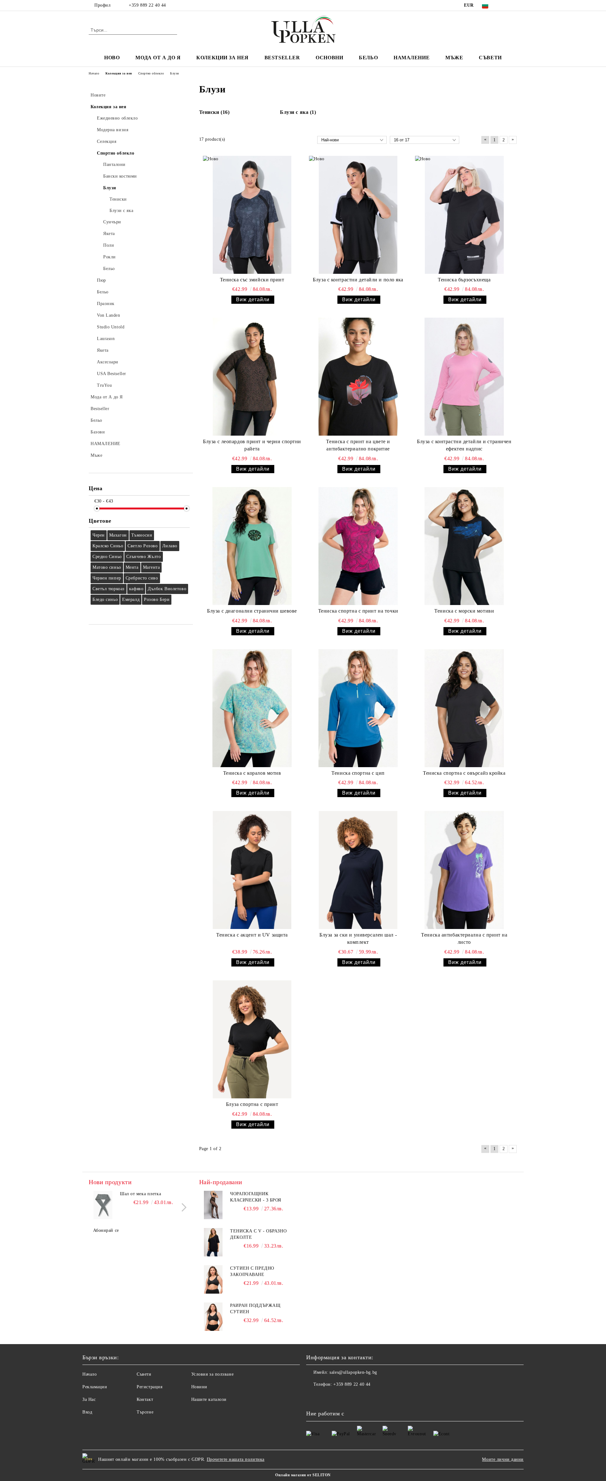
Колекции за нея (222, 57)
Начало (89, 1374)
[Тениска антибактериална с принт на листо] (464, 870)
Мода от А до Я (158, 57)
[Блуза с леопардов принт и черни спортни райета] (252, 377)
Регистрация (149, 1386)
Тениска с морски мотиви (464, 611)
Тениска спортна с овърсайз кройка (464, 773)
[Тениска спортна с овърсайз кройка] (464, 708)
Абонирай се (106, 1230)
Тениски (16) (214, 112)
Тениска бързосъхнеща (464, 279)
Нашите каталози (209, 1399)
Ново (112, 57)
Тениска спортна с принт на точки (358, 611)
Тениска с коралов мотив (252, 773)
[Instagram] (513, 5)
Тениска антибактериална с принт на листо (464, 938)
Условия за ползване (212, 1374)
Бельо (368, 57)
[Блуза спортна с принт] (252, 1039)
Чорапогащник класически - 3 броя (255, 1196)
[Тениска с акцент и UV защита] (252, 870)
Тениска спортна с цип (358, 773)
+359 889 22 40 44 (147, 5)
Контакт (145, 1399)
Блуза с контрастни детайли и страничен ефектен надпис (464, 445)
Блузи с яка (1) (298, 112)
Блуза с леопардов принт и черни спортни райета (252, 445)
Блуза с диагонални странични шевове (252, 611)
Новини (199, 1386)
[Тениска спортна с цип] (358, 708)
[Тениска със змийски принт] (252, 215)
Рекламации (94, 1386)
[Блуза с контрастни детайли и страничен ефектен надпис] (464, 377)
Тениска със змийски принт (252, 279)
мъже (454, 57)
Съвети (490, 57)
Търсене (145, 1412)
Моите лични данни (503, 1459)
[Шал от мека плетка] (103, 1205)
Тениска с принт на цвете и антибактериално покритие (358, 445)
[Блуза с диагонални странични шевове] (252, 546)
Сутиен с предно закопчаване (252, 1271)
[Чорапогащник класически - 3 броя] (213, 1205)
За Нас (89, 1399)
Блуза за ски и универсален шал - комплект (358, 938)
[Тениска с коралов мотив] (252, 708)
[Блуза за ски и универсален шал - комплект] (358, 870)
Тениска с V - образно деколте (258, 1234)
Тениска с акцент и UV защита (252, 934)
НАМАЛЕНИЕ (412, 57)
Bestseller (282, 57)
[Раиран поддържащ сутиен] (213, 1316)
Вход (87, 1412)
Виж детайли (253, 299)
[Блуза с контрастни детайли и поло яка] (358, 215)
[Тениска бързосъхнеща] (464, 215)
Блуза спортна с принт (252, 1104)
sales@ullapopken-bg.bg (353, 1372)
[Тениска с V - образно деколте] (213, 1242)
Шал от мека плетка (140, 1193)
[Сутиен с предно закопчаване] (213, 1279)
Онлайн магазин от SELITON (303, 1475)
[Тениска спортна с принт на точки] (358, 546)
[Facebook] (504, 5)
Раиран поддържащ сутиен (255, 1308)
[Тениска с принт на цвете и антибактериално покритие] (358, 377)
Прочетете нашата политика (235, 1459)
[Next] (182, 1207)
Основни (329, 57)
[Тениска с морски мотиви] (464, 546)
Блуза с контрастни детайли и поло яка (358, 279)
